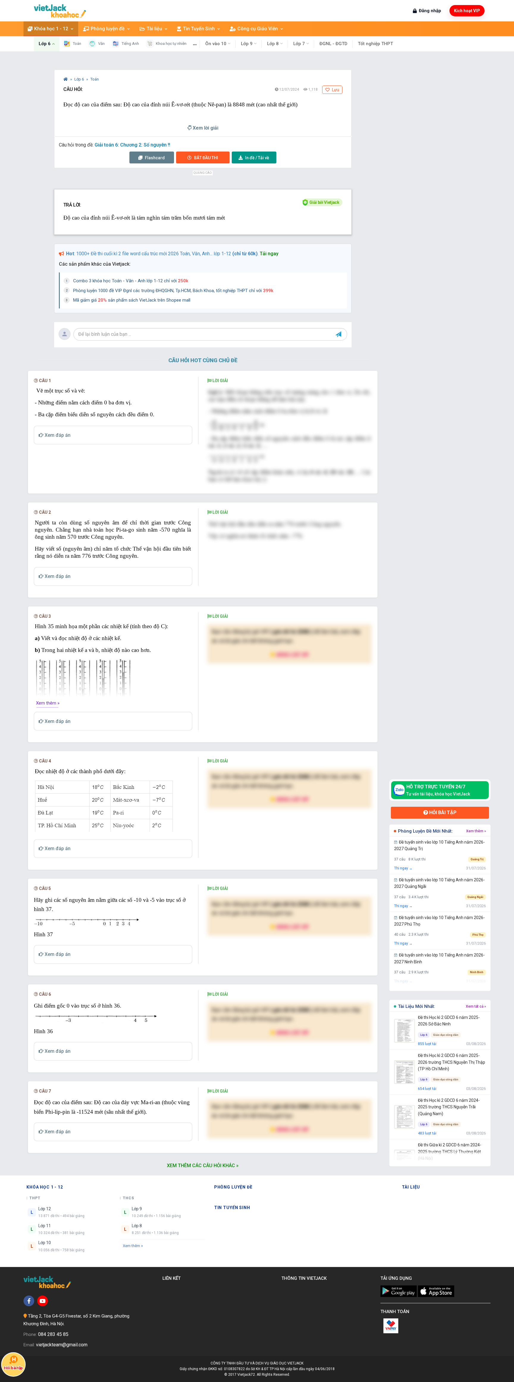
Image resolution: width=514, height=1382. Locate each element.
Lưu (335, 89)
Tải (257, 157)
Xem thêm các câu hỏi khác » (203, 1165)
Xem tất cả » (476, 1006)
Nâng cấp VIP (292, 654)
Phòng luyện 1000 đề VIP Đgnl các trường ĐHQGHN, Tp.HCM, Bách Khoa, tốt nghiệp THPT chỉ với (173, 290)
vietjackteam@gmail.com (61, 1345)
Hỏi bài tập (442, 812)
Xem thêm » (47, 703)
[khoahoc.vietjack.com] (59, 11)
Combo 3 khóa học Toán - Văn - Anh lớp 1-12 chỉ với (130, 280)
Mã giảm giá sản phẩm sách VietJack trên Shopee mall (131, 300)
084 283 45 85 (53, 1334)
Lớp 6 (79, 79)
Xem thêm (131, 1246)
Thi (206, 157)
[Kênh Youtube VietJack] (42, 1301)
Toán (94, 79)
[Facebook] (28, 1301)
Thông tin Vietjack (305, 1278)
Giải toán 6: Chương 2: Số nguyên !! (132, 145)
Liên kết (172, 1278)
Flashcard (154, 157)
